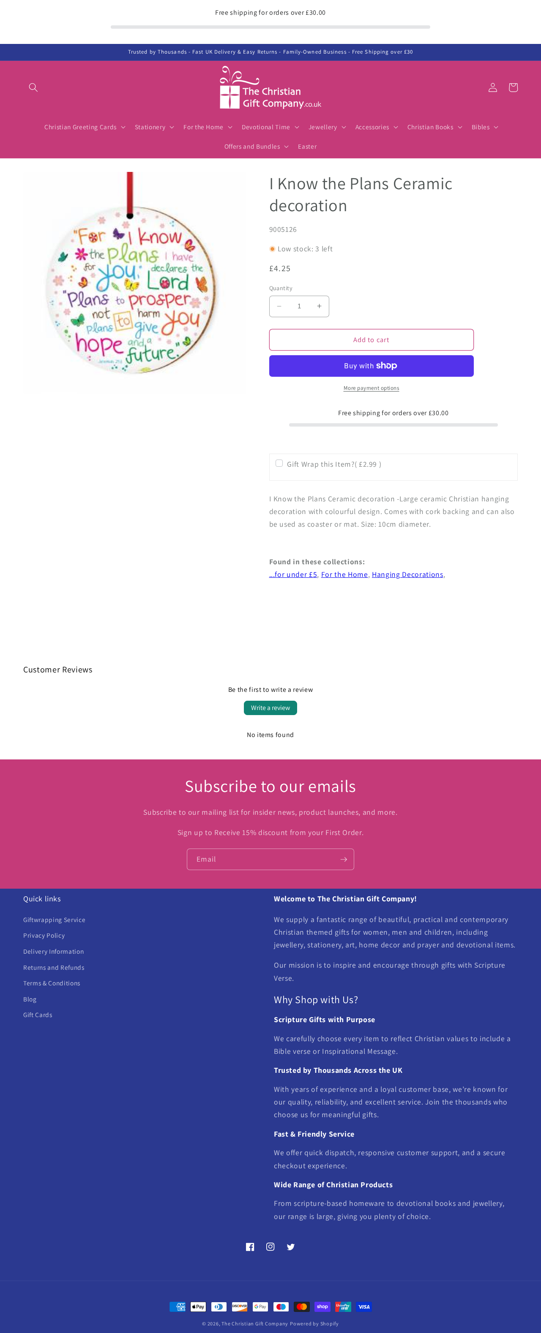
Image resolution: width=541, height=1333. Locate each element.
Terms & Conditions (51, 983)
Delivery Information (53, 951)
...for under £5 (293, 574)
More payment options (371, 388)
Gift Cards (37, 1014)
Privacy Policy (44, 935)
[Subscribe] (343, 860)
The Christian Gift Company (254, 1323)
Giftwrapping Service (54, 919)
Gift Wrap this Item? (334, 463)
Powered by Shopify (314, 1323)
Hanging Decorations (407, 574)
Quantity (281, 288)
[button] (33, 87)
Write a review (270, 707)
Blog (30, 999)
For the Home (344, 574)
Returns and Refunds (54, 967)
